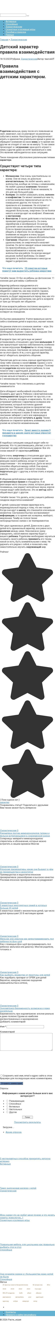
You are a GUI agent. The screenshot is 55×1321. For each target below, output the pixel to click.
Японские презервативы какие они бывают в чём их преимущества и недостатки (26, 870)
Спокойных (15, 1103)
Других (13, 1112)
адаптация (39, 1297)
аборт (29, 1293)
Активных (14, 1106)
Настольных (15, 1109)
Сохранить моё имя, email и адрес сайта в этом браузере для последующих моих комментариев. (26, 1077)
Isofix (21, 1293)
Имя (3, 1026)
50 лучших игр (37, 1285)
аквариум (25, 1301)
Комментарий (7, 1031)
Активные (11, 21)
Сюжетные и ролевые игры (20, 29)
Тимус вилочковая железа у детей (18, 1188)
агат (29, 1297)
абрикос (38, 1293)
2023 (28, 1289)
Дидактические (14, 26)
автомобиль (20, 1297)
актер (35, 1301)
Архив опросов (14, 1132)
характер (4, 802)
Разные (10, 34)
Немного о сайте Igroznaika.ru (21, 1314)
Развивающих (16, 1101)
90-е (48, 1285)
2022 (20, 1289)
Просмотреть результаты (27, 1122)
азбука (15, 1301)
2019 (12, 1289)
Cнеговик (38, 1289)
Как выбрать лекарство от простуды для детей (25, 975)
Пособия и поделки (16, 32)
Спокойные (12, 24)
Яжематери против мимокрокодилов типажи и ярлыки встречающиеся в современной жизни (25, 834)
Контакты (11, 1312)
